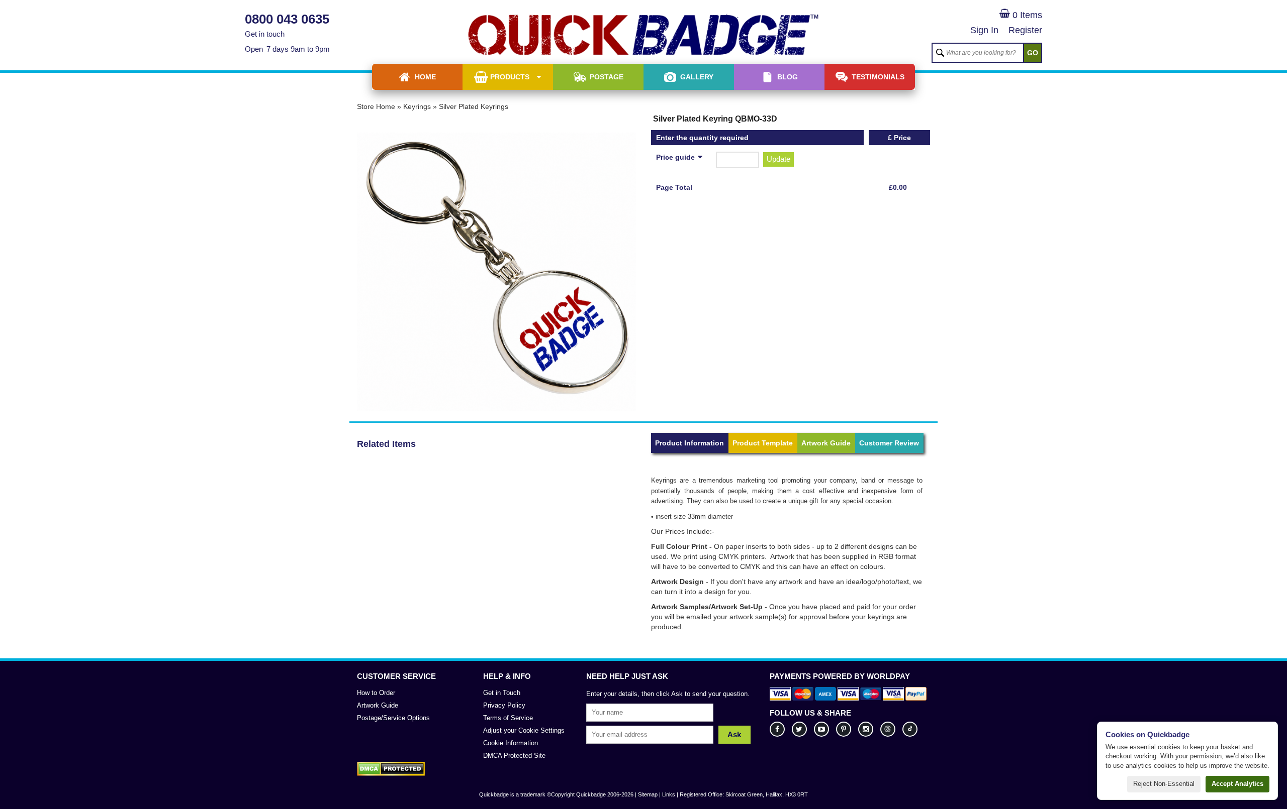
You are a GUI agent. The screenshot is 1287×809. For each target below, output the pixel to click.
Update (778, 159)
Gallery (696, 77)
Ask (734, 734)
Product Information (689, 443)
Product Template (762, 443)
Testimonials (878, 77)
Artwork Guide (826, 443)
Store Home (376, 106)
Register (1025, 30)
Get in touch (265, 34)
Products (509, 77)
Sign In (984, 30)
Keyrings (417, 106)
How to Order (376, 693)
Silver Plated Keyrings (473, 106)
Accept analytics (1237, 783)
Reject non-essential (1163, 783)
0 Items (1026, 15)
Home (425, 77)
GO (1032, 53)
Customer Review (889, 443)
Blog (787, 77)
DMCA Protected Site (514, 755)
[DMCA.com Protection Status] (391, 769)
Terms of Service (508, 718)
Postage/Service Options (393, 718)
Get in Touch (501, 693)
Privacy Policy (504, 705)
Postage (606, 77)
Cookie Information (510, 743)
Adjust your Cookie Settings (524, 730)
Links (668, 794)
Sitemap (648, 794)
